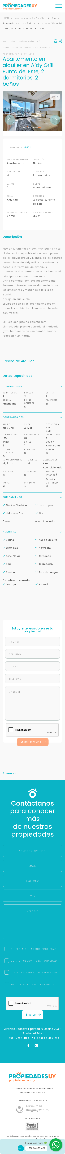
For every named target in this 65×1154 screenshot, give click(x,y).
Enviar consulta (31, 741)
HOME (6, 18)
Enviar (31, 1014)
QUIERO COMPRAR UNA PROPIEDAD (34, 972)
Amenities (9, 531)
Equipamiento (12, 497)
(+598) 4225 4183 (18, 1038)
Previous (10, 120)
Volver (10, 773)
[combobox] (18, 566)
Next (55, 120)
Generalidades (13, 417)
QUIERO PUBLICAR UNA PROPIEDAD (34, 960)
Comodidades (13, 386)
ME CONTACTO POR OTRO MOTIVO (34, 984)
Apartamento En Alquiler (30, 18)
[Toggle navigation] (58, 6)
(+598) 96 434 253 (46, 1038)
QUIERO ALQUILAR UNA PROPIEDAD (34, 949)
